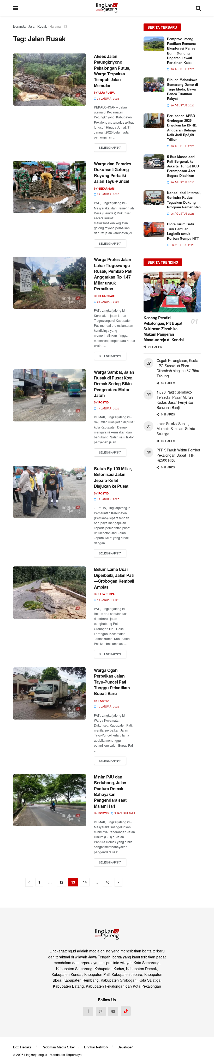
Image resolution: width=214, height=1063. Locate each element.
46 (107, 882)
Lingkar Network (96, 1046)
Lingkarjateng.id (35, 1054)
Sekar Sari (106, 188)
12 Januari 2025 (107, 499)
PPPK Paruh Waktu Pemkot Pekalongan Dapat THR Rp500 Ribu (178, 455)
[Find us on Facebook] (88, 1011)
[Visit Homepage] (107, 8)
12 (61, 882)
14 (85, 882)
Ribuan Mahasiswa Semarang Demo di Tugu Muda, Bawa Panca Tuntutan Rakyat (182, 89)
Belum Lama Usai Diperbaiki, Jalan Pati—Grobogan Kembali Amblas (114, 578)
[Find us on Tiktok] (126, 1011)
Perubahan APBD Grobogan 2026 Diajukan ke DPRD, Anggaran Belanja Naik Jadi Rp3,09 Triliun (182, 127)
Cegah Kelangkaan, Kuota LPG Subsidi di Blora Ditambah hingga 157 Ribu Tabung (178, 368)
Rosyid (103, 402)
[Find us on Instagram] (101, 1011)
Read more (110, 147)
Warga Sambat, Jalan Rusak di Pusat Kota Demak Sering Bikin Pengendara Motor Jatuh (114, 383)
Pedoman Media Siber (58, 1046)
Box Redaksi (22, 1046)
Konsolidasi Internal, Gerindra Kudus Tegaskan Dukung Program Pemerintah (184, 199)
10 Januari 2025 (107, 706)
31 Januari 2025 (107, 98)
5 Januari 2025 (124, 813)
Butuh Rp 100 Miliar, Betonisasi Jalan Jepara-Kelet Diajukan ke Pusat (113, 477)
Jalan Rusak (37, 26)
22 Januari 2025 (107, 194)
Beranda (19, 26)
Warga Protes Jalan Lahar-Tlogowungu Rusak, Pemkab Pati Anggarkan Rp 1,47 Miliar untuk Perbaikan (113, 274)
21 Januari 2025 (107, 302)
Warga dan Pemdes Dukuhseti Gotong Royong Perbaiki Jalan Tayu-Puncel (112, 172)
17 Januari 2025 (107, 408)
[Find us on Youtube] (113, 1011)
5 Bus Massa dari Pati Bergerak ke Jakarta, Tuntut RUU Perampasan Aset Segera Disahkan (183, 166)
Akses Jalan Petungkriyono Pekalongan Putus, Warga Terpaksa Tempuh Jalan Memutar (112, 70)
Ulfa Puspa (106, 92)
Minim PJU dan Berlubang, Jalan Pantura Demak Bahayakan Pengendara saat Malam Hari (110, 791)
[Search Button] (198, 8)
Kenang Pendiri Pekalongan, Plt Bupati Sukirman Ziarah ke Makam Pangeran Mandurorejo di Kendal (164, 328)
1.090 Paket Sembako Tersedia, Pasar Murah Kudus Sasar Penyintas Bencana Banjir (175, 399)
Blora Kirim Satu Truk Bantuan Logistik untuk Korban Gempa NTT (183, 231)
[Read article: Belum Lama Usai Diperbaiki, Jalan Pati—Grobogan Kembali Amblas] (49, 592)
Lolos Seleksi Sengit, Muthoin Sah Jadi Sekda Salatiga (176, 428)
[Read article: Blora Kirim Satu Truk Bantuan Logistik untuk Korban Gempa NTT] (154, 229)
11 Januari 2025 (107, 600)
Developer (125, 1046)
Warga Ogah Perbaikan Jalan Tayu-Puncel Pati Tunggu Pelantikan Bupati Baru (112, 682)
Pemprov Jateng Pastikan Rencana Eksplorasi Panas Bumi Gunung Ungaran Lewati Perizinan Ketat (181, 50)
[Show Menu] (15, 8)
